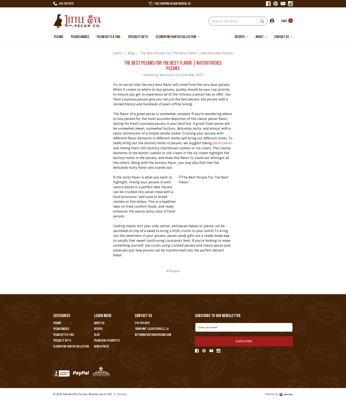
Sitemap (121, 394)
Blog (97, 335)
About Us (99, 323)
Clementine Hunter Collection (176, 37)
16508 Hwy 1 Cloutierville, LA (151, 329)
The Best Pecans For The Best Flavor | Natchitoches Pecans (173, 66)
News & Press (101, 346)
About (260, 37)
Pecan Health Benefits (107, 340)
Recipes (240, 37)
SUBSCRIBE (243, 341)
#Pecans (173, 271)
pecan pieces (222, 143)
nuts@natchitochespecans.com (153, 335)
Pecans (58, 37)
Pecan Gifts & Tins (108, 37)
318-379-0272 (66, 4)
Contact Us (282, 37)
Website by (272, 394)
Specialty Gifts (138, 37)
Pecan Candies (80, 37)
